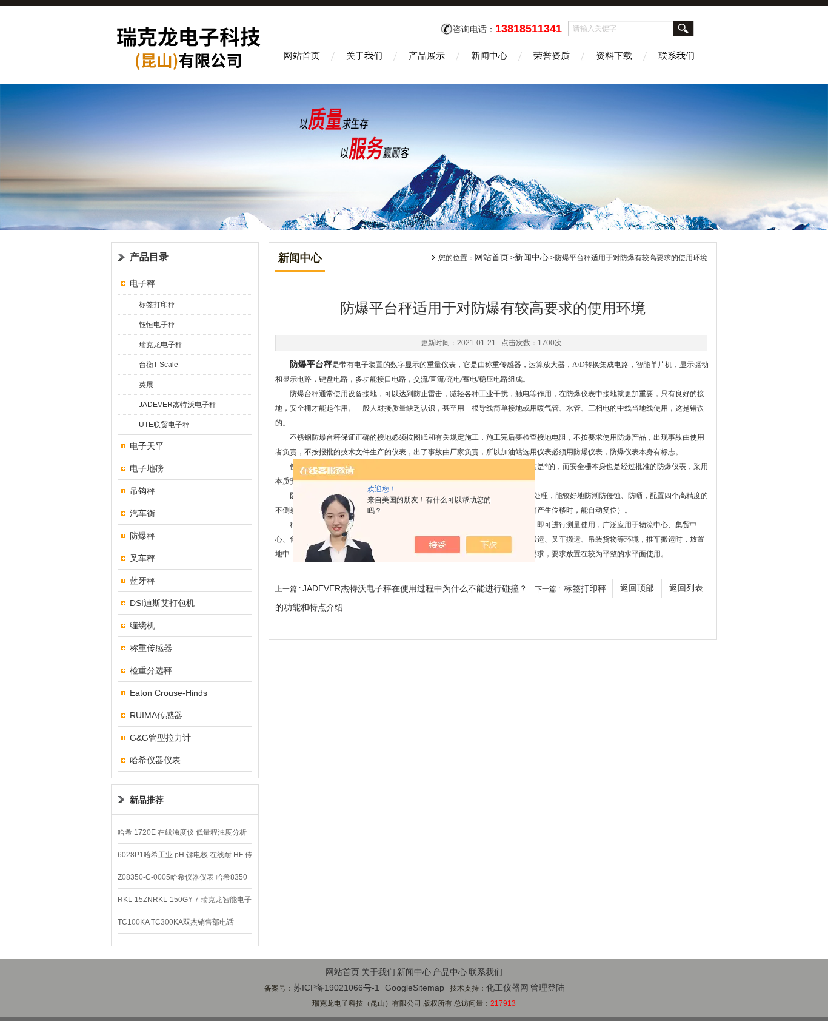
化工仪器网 (507, 987)
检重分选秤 (151, 670)
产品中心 (450, 972)
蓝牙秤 (142, 580)
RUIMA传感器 (156, 715)
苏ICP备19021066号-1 (336, 987)
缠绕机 (142, 625)
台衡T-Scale (158, 364)
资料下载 (614, 55)
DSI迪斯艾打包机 (162, 603)
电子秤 (142, 283)
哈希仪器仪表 (155, 760)
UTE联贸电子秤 (164, 424)
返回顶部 (637, 588)
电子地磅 (147, 468)
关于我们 (364, 55)
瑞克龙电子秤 (160, 344)
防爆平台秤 (311, 364)
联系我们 (676, 55)
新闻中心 (489, 55)
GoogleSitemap (414, 987)
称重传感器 (151, 648)
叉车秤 (142, 558)
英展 (146, 384)
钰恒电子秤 (157, 324)
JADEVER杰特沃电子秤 (177, 404)
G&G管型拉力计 (160, 738)
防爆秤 (142, 536)
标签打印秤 (157, 304)
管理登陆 (547, 987)
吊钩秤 (142, 491)
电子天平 (147, 446)
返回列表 (686, 588)
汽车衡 (142, 513)
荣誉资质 (551, 55)
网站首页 (302, 55)
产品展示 (427, 55)
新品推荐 (147, 799)
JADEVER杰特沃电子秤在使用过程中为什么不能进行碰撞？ (414, 588)
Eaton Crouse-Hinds (168, 693)
